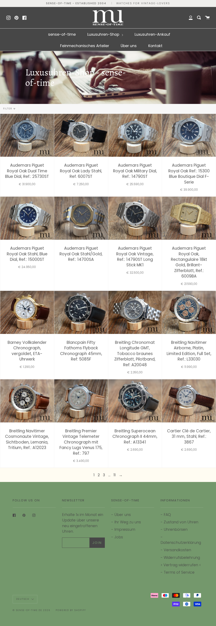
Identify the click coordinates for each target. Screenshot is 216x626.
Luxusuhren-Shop (103, 34)
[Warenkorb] (207, 17)
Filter (7, 108)
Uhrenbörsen (176, 529)
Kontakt (155, 45)
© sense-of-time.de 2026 (31, 610)
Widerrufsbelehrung (182, 557)
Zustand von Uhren (181, 522)
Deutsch (23, 599)
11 (114, 475)
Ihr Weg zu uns (127, 522)
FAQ (167, 514)
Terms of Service (179, 572)
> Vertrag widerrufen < (181, 564)
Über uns (129, 45)
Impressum (124, 529)
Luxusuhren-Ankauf (152, 34)
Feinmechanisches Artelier (84, 45)
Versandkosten (177, 550)
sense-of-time (62, 34)
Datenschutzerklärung (181, 542)
